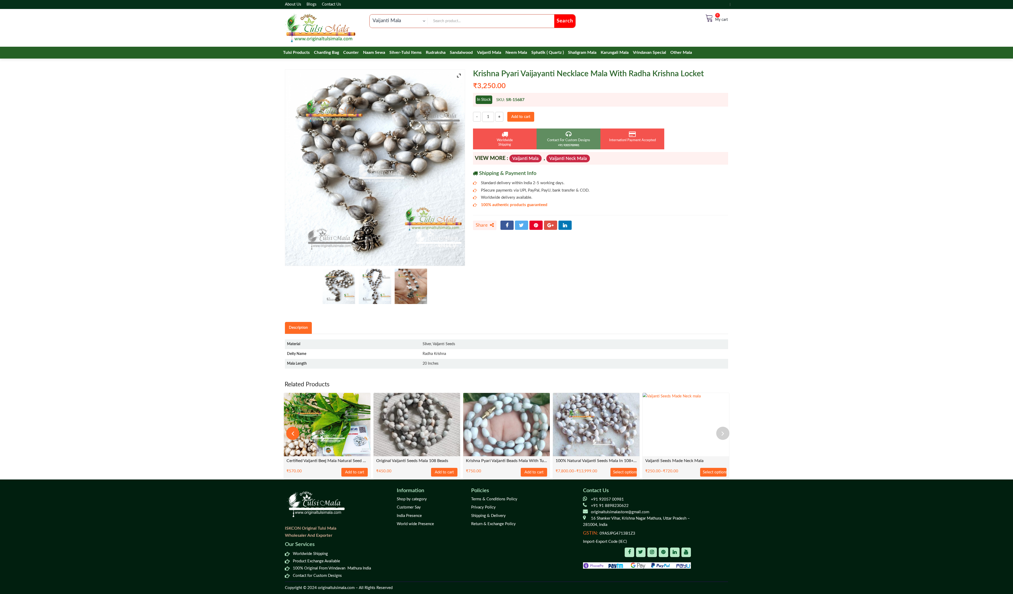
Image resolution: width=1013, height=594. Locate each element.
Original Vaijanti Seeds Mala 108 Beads (412, 461)
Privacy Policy (483, 507)
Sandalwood (461, 52)
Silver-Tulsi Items (405, 52)
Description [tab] (298, 328)
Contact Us (331, 4)
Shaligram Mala (582, 52)
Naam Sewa (374, 52)
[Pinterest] (536, 225)
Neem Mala (516, 52)
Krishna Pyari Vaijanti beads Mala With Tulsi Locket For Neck (506, 461)
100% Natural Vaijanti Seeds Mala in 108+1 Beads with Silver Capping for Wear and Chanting (596, 461)
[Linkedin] (675, 552)
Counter (351, 52)
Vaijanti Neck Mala (568, 158)
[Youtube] (686, 552)
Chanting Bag (326, 52)
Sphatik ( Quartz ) (547, 52)
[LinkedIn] (565, 225)
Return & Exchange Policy (493, 524)
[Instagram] (652, 552)
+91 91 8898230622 (610, 506)
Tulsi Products (296, 52)
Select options (625, 472)
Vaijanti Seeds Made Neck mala (674, 461)
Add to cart (520, 117)
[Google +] (550, 225)
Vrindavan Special (649, 52)
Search (565, 20)
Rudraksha (436, 52)
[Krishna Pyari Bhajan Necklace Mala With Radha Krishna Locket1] (411, 286)
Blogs (312, 4)
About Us (293, 4)
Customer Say (409, 507)
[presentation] (292, 433)
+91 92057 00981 (607, 499)
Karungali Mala (615, 52)
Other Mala (681, 52)
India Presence (409, 516)
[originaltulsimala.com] (320, 28)
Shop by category (412, 499)
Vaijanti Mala (489, 52)
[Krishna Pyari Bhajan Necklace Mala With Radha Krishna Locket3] (339, 286)
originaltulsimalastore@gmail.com (620, 512)
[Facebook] (507, 225)
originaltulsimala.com (336, 588)
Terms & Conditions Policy (494, 499)
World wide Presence (415, 524)
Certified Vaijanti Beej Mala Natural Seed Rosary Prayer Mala (327, 461)
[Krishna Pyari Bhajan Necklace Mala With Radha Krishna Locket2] (375, 286)
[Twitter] (521, 225)
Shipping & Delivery (488, 516)
